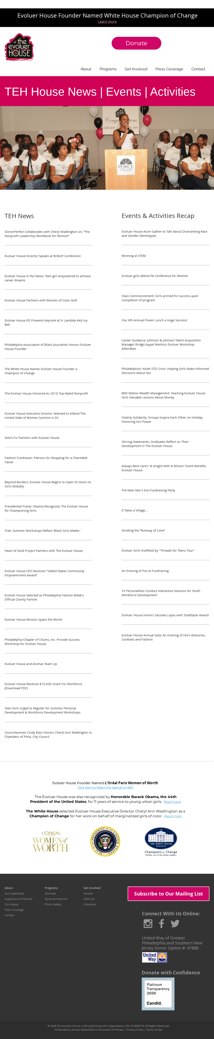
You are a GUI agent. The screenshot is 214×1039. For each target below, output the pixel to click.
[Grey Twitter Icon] (175, 923)
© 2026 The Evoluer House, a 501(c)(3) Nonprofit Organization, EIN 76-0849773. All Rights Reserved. (108, 1026)
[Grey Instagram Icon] (148, 923)
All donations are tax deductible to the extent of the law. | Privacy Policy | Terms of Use (108, 1029)
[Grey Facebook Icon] (161, 923)
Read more (172, 802)
